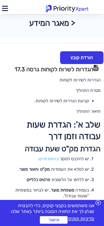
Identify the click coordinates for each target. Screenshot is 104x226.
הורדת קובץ (81, 57)
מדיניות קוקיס (81, 218)
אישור (53, 220)
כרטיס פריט (49, 158)
